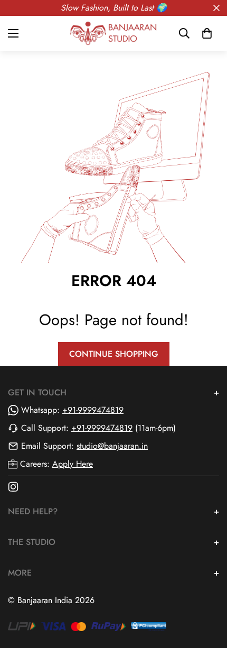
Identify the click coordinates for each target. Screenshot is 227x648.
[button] (207, 33)
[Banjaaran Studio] (113, 33)
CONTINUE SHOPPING (113, 354)
